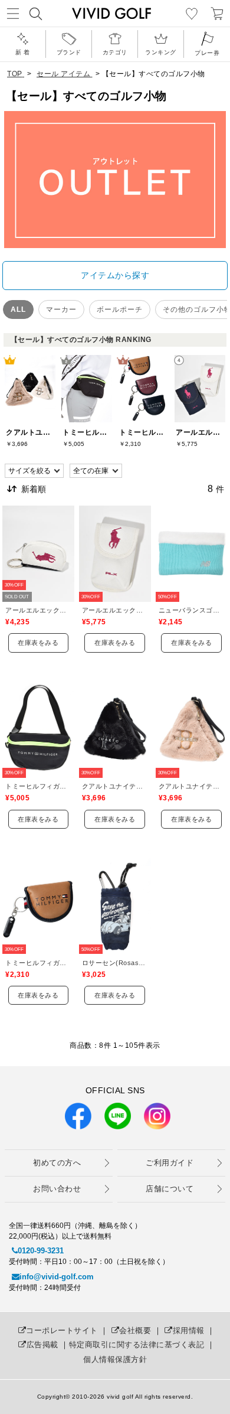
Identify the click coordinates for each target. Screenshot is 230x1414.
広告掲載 (42, 1344)
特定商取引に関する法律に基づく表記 (137, 1344)
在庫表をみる (38, 642)
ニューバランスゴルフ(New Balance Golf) (192, 610)
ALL (18, 309)
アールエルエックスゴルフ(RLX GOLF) (38, 610)
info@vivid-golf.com (56, 1276)
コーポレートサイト (62, 1330)
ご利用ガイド (169, 1162)
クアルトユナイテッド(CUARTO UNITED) (115, 786)
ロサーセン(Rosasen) (115, 962)
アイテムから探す (115, 275)
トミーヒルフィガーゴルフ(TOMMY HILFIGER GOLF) (38, 786)
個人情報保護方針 (115, 1359)
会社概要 (135, 1330)
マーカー (61, 309)
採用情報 (189, 1330)
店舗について (169, 1188)
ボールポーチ (120, 309)
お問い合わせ (57, 1188)
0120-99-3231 (41, 1250)
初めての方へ (57, 1162)
